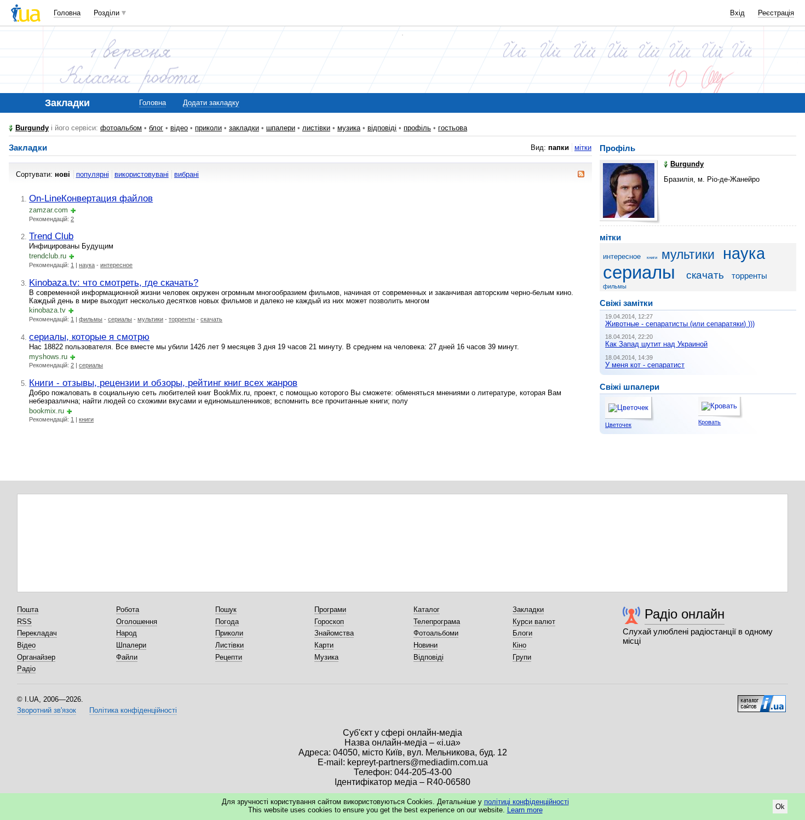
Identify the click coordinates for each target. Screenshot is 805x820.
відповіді (381, 128)
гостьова (452, 128)
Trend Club (51, 235)
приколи (208, 128)
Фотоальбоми (435, 633)
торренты (182, 319)
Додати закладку (211, 103)
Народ (126, 633)
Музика (326, 657)
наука (87, 265)
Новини (425, 645)
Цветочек (618, 424)
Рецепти (228, 657)
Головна (67, 13)
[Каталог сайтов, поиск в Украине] (762, 699)
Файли (126, 657)
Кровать (709, 422)
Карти (324, 645)
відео (179, 128)
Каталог (426, 609)
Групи (522, 657)
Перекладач (37, 633)
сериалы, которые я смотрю (89, 336)
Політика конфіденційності (133, 710)
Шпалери (131, 645)
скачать (211, 319)
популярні (92, 174)
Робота (127, 609)
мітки (582, 147)
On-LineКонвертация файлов (91, 198)
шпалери (280, 128)
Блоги (522, 633)
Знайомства (334, 633)
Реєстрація (776, 13)
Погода (227, 621)
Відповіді (428, 657)
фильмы (90, 319)
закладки (244, 128)
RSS (24, 621)
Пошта (27, 609)
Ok (780, 806)
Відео (26, 645)
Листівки (229, 645)
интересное (116, 265)
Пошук (226, 609)
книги (86, 419)
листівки (316, 128)
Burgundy (32, 128)
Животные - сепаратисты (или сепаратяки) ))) (680, 324)
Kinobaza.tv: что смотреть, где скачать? (113, 282)
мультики (150, 319)
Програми (330, 609)
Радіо (26, 669)
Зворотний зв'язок (46, 710)
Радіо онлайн (685, 614)
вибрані (186, 174)
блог (156, 128)
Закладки (528, 609)
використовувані (141, 174)
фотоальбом (121, 128)
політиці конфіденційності (526, 802)
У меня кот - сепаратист (645, 365)
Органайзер (36, 657)
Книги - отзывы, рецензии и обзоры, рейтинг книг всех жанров (163, 382)
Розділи (106, 13)
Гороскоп (329, 621)
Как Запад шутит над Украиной (656, 344)
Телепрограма (436, 621)
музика (348, 128)
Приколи (229, 633)
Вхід (737, 13)
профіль (417, 128)
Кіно (519, 645)
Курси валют (534, 621)
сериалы (120, 319)
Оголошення (136, 621)
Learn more (525, 810)
